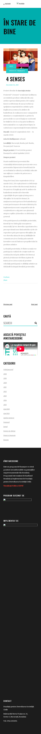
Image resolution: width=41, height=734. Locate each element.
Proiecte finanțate (9, 435)
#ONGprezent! (8, 370)
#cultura (6, 277)
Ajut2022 (6, 414)
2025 (5, 405)
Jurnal (5, 427)
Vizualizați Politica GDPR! (13, 486)
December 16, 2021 (12, 85)
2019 (5, 378)
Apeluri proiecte (8, 418)
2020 (5, 383)
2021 (4, 387)
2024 (5, 400)
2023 (5, 396)
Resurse (6, 440)
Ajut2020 (6, 409)
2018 (5, 374)
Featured (6, 422)
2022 (5, 392)
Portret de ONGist (9, 431)
